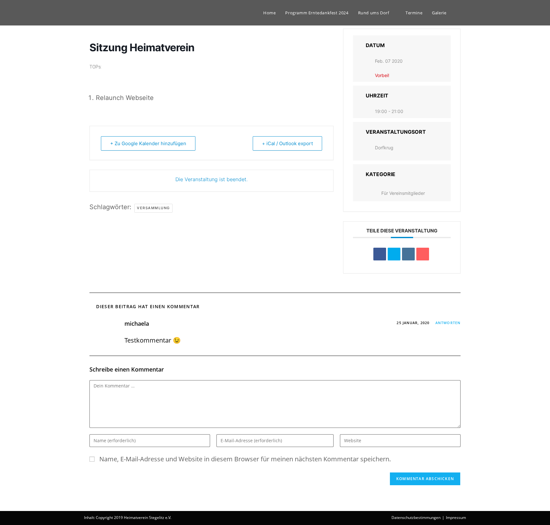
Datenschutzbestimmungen (416, 517)
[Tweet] (394, 254)
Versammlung (153, 208)
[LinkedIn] (408, 254)
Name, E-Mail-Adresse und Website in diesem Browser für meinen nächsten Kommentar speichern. (245, 459)
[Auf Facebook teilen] (379, 254)
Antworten (448, 322)
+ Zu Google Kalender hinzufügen (148, 143)
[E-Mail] (422, 254)
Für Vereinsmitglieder (403, 193)
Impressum (456, 517)
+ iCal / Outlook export (287, 143)
